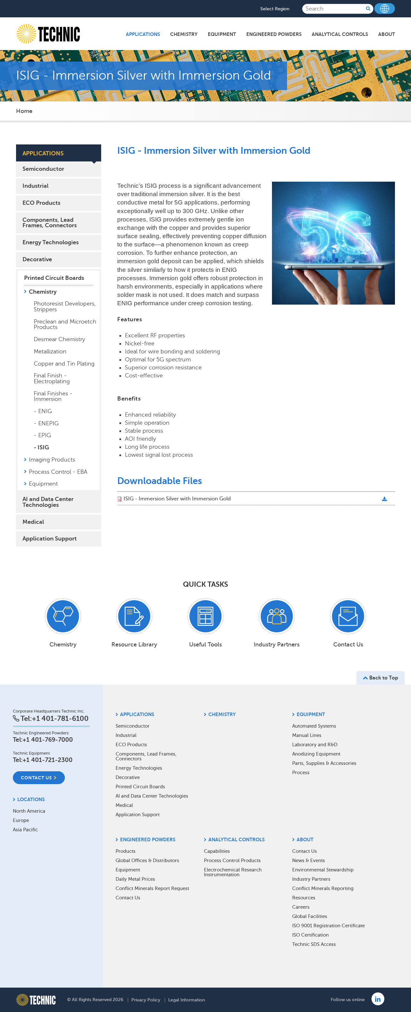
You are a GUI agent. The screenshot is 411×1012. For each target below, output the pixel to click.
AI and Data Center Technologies (48, 502)
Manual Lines (306, 735)
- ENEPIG (46, 423)
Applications (143, 34)
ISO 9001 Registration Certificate (328, 925)
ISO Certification (310, 935)
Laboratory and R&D (314, 744)
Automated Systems (314, 726)
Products (126, 851)
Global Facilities (309, 916)
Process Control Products (232, 860)
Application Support (49, 538)
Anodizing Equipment (316, 754)
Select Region (274, 9)
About (386, 34)
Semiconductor (43, 169)
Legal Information (186, 1000)
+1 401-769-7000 (47, 739)
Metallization (50, 351)
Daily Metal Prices (135, 879)
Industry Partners (311, 879)
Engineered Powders (274, 34)
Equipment (222, 34)
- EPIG (42, 435)
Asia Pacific (25, 829)
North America (29, 811)
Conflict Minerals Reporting (323, 888)
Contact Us (36, 777)
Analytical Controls (340, 34)
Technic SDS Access (314, 944)
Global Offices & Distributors (147, 860)
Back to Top (383, 678)
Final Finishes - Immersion (53, 396)
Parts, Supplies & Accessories (324, 763)
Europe (21, 820)
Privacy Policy (145, 1000)
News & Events (308, 860)
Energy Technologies (50, 242)
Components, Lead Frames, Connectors (49, 223)
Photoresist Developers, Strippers (65, 306)
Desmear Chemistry (59, 339)
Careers (301, 907)
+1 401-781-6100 (60, 718)
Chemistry (183, 34)
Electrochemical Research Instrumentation (233, 872)
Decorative (37, 259)
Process (301, 772)
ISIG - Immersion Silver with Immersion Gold (177, 499)
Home (24, 111)
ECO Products (41, 203)
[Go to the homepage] (36, 1000)
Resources (303, 897)
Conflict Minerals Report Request (152, 888)
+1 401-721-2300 (47, 760)
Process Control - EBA (58, 472)
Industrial (35, 186)
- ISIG (41, 447)
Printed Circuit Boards (54, 278)
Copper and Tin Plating (64, 363)
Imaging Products (52, 459)
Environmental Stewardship (323, 869)
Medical (33, 522)
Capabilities (217, 851)
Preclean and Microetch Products (65, 324)
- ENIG (43, 411)
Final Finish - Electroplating (52, 378)
